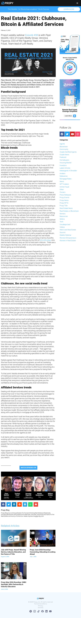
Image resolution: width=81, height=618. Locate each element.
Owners (62, 192)
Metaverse (63, 176)
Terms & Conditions (40, 604)
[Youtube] (72, 134)
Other (62, 189)
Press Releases (65, 195)
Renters (62, 214)
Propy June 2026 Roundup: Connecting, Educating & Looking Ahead (42, 552)
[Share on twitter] (8, 504)
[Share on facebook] (3, 504)
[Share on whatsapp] (30, 504)
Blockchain (64, 147)
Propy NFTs (64, 203)
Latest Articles (65, 168)
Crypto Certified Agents (68, 152)
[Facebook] (62, 134)
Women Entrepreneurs (68, 238)
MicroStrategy (45, 240)
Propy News (64, 200)
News (62, 181)
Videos (62, 227)
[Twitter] (67, 134)
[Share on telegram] (25, 504)
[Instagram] (77, 134)
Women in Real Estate (68, 240)
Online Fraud (64, 187)
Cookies (40, 607)
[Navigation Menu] (77, 3)
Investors (63, 165)
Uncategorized (65, 224)
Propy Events (64, 197)
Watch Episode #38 (28, 468)
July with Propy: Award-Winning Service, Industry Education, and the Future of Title (13, 552)
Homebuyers (64, 160)
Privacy (40, 606)
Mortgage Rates (65, 179)
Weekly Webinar (65, 235)
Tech (61, 222)
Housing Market (65, 163)
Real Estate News (66, 208)
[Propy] (7, 3)
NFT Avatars (64, 184)
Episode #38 (31, 35)
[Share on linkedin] (14, 504)
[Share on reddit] (19, 504)
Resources (64, 216)
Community (64, 149)
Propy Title (63, 206)
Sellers (62, 219)
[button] (69, 9)
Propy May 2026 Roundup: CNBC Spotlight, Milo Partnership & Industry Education (13, 584)
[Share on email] (36, 504)
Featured (63, 157)
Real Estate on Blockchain (69, 211)
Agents (62, 144)
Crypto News (64, 155)
